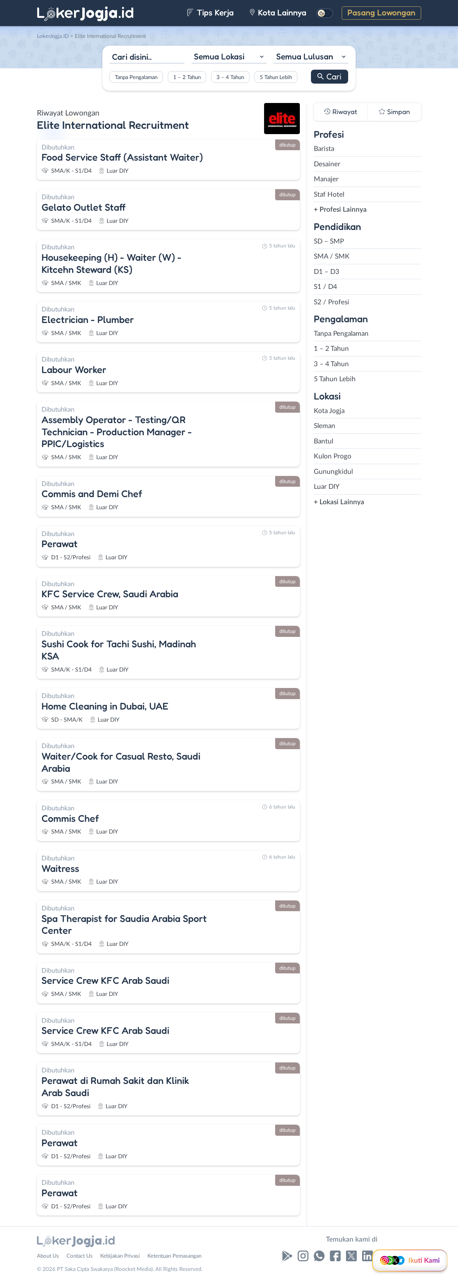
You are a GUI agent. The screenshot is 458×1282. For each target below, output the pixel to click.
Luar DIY (327, 486)
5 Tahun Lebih (276, 77)
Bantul (323, 441)
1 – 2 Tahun (187, 77)
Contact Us (80, 1256)
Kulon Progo (332, 456)
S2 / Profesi (331, 302)
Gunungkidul (333, 471)
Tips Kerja (214, 12)
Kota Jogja (329, 411)
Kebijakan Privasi (120, 1256)
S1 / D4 (325, 287)
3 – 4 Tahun (230, 77)
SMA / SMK (332, 256)
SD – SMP (329, 241)
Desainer (327, 164)
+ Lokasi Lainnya (339, 502)
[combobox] (228, 57)
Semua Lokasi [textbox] (219, 56)
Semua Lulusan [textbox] (304, 56)
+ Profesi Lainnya (340, 209)
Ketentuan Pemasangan (174, 1256)
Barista (324, 149)
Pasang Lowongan (381, 12)
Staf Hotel (329, 194)
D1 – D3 (326, 272)
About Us (48, 1256)
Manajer (326, 179)
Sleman (324, 426)
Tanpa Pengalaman (136, 77)
